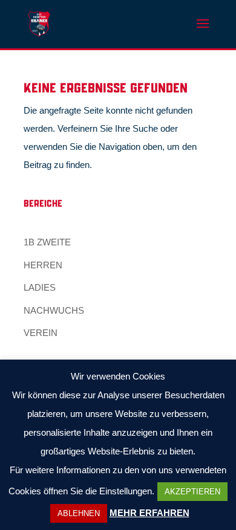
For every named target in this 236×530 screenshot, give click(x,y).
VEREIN (40, 333)
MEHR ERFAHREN (149, 513)
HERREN (43, 265)
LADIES (40, 287)
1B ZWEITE (47, 242)
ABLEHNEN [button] (78, 513)
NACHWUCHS (54, 310)
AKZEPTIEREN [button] (192, 491)
